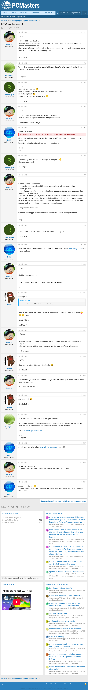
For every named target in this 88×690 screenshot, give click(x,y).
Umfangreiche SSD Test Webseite (62, 621)
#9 (85, 245)
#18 (84, 462)
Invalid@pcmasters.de (33, 430)
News (5, 12)
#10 (84, 264)
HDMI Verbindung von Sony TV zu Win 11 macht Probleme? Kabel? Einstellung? (65, 604)
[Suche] (84, 13)
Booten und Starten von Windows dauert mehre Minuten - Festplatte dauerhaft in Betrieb (65, 656)
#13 (84, 356)
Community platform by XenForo (49, 688)
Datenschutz (58, 684)
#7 (85, 175)
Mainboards (53, 641)
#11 (84, 292)
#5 (85, 128)
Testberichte (35, 12)
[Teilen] (81, 32)
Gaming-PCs (49, 12)
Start (81, 684)
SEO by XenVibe (25, 688)
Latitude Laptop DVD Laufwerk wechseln (65, 628)
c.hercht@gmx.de (75, 248)
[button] (2, 684)
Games (13, 12)
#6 (85, 155)
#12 (84, 330)
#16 (84, 414)
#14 (84, 376)
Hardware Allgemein (56, 592)
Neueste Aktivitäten (8, 17)
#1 (85, 32)
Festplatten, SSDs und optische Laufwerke (63, 568)
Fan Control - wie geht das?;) (60, 588)
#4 (85, 106)
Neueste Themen (54, 513)
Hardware (23, 12)
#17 (84, 443)
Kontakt (49, 684)
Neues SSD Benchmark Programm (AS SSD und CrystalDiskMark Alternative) (66, 562)
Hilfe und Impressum (71, 684)
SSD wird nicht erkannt (58, 613)
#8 (85, 225)
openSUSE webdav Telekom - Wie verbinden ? (67, 571)
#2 (85, 63)
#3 (85, 83)
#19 (84, 482)
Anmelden (59, 134)
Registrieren (20, 17)
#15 (84, 395)
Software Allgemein (55, 526)
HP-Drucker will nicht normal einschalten (65, 596)
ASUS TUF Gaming (56, 636)
